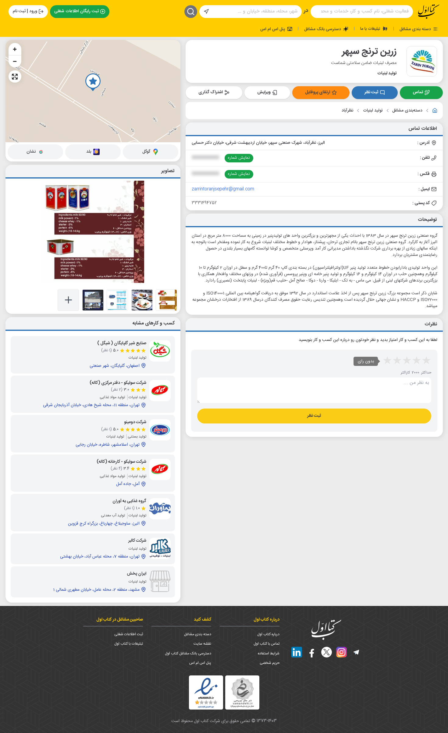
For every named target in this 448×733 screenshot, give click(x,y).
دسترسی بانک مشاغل (323, 29)
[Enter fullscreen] (15, 76)
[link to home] (435, 110)
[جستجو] (190, 11)
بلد (88, 151)
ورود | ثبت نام (25, 11)
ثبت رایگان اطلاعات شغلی (76, 11)
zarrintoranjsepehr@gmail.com (223, 189)
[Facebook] (311, 652)
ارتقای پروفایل (317, 92)
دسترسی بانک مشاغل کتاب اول (188, 653)
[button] (93, 82)
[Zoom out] (15, 61)
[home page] (428, 11)
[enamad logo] (206, 692)
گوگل (146, 151)
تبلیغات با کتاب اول (128, 644)
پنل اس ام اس (273, 29)
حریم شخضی (269, 663)
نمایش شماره (239, 157)
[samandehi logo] (242, 692)
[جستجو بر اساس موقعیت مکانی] (206, 11)
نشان (31, 151)
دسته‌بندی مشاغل (407, 111)
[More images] (68, 300)
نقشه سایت (202, 644)
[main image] (93, 232)
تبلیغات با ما (371, 28)
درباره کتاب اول (268, 634)
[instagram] (341, 652)
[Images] (166, 300)
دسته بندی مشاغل (416, 29)
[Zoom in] (15, 49)
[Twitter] (326, 652)
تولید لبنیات (373, 111)
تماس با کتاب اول (266, 644)
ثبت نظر (371, 92)
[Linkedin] (296, 652)
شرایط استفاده (268, 653)
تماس (418, 92)
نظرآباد (347, 111)
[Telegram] (356, 652)
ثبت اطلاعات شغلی (128, 634)
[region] (92, 91)
